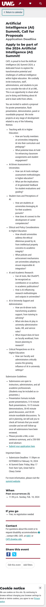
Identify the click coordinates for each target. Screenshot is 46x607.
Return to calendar (14, 12)
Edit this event (14, 565)
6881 (28, 536)
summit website (13, 481)
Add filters (27, 565)
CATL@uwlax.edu (14, 539)
